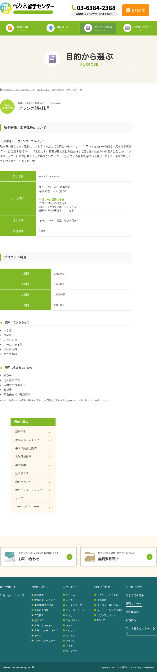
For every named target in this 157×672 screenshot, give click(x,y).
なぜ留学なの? (134, 586)
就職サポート (134, 603)
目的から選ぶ (43, 89)
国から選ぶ (69, 586)
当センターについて (12, 595)
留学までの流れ (135, 595)
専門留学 (20, 465)
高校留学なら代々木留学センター (19, 89)
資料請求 (138, 10)
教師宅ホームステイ (27, 440)
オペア (19, 498)
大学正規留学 (23, 456)
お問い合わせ (102, 586)
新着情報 (131, 620)
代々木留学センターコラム (140, 630)
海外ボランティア (26, 481)
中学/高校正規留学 (26, 448)
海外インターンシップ (28, 489)
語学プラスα (58, 89)
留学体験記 (132, 611)
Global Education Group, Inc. (17, 667)
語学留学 (20, 431)
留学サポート (8, 586)
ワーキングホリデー (27, 506)
